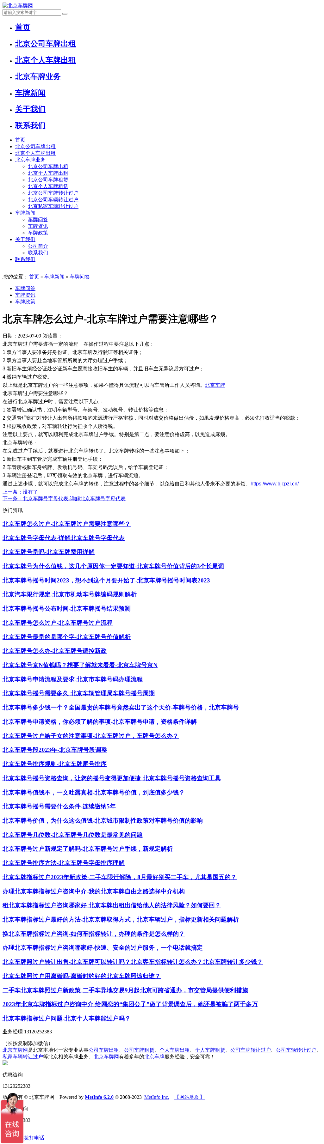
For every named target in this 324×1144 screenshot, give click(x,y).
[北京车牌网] (18, 5)
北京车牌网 (15, 1050)
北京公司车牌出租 (35, 146)
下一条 (64, 498)
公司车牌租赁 (139, 1050)
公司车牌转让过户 (250, 1050)
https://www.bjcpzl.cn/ (275, 483)
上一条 (20, 492)
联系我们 (38, 252)
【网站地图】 (189, 1097)
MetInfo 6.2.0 (99, 1097)
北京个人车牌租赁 (48, 186)
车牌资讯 (38, 226)
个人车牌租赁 (210, 1050)
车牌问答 (38, 219)
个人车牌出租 (174, 1050)
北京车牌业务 (30, 159)
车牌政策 (38, 232)
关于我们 (25, 239)
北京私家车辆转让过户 (53, 206)
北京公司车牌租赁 (48, 179)
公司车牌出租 (104, 1050)
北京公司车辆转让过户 (53, 199)
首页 (20, 140)
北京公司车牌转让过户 (53, 193)
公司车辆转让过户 (296, 1050)
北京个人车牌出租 (35, 153)
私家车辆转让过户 (23, 1056)
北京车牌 (215, 385)
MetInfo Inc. (156, 1097)
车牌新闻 (25, 213)
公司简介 (38, 246)
